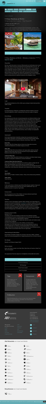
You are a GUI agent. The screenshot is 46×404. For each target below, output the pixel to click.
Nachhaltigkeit (19, 332)
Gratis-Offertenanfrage (23, 53)
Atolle (20, 11)
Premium (29, 9)
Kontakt (6, 327)
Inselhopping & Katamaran (30, 11)
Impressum (19, 327)
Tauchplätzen (23, 203)
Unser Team (7, 332)
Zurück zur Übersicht (9, 16)
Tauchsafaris (15, 11)
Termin (6, 329)
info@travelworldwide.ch (34, 320)
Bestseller (10, 9)
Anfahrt (6, 330)
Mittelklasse (22, 9)
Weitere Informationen (38, 401)
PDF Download (23, 265)
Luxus (34, 9)
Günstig (16, 9)
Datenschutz (19, 326)
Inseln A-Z (7, 11)
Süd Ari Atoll (9, 60)
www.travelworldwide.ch (34, 321)
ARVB (18, 324)
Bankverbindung (20, 330)
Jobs (18, 329)
